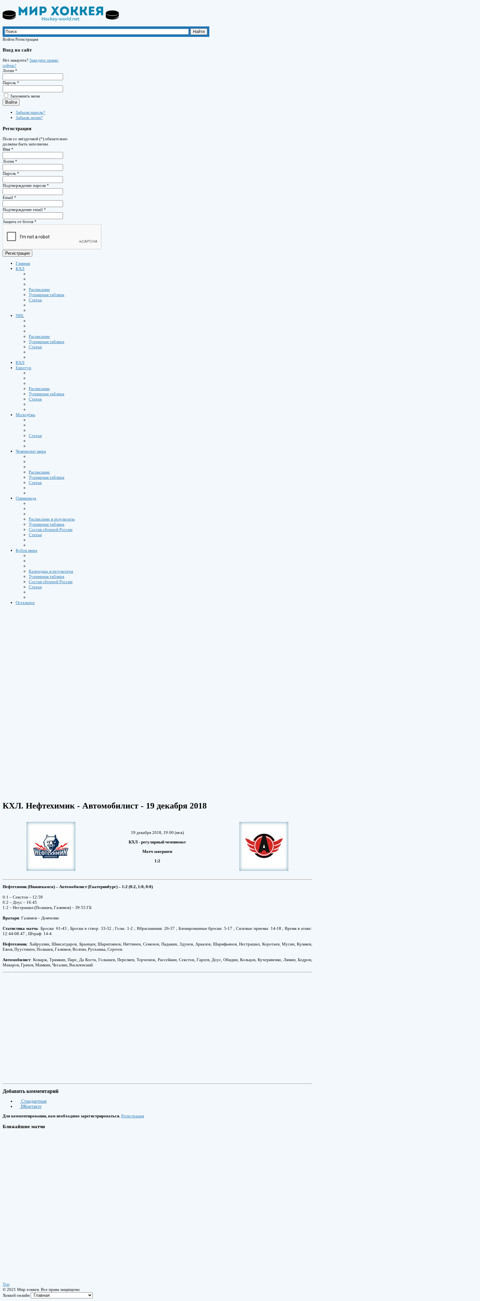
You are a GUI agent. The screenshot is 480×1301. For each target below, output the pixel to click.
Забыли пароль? (30, 112)
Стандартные (33, 1101)
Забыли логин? (29, 117)
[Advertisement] (198, 655)
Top (6, 1284)
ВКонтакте (30, 1106)
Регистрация (17, 253)
